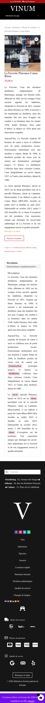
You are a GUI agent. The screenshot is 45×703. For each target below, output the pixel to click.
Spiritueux (16, 27)
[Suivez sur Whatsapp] (28, 532)
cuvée (15, 394)
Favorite (19, 251)
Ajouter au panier (14, 238)
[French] (11, 601)
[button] (36, 39)
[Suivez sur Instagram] (20, 532)
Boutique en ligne (22, 675)
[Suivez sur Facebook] (16, 532)
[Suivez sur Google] (24, 532)
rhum (33, 398)
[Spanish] (18, 601)
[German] (13, 601)
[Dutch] (5, 601)
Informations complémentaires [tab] (21, 266)
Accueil (7, 27)
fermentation (15, 366)
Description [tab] (12, 263)
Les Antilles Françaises (18, 247)
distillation (14, 373)
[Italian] (16, 601)
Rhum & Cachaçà (29, 27)
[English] (8, 601)
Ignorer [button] (31, 701)
